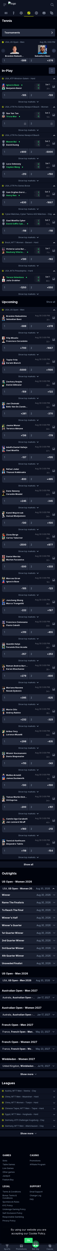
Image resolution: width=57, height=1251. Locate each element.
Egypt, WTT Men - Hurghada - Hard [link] (21, 1114)
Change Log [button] (35, 1195)
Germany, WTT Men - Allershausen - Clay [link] (24, 1126)
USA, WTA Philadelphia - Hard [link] (19, 271)
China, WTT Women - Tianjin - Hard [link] (21, 1102)
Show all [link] (50, 301)
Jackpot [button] (6, 1176)
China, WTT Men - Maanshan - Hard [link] (21, 1096)
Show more (26, 1074)
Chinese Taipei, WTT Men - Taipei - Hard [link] (24, 1108)
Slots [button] (5, 1160)
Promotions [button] (35, 1160)
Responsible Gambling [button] (13, 1217)
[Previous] (3, 51)
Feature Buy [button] (8, 1179)
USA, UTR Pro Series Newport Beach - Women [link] (26, 107)
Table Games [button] (9, 1164)
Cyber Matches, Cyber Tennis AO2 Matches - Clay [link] (28, 214)
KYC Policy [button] (8, 1205)
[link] (15, 5)
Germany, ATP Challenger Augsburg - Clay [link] (24, 1120)
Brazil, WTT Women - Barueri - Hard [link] (21, 242)
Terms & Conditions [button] (12, 1191)
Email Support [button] (36, 1191)
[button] (28, 78)
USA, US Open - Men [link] (14, 310)
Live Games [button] (8, 1168)
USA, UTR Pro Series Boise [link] (17, 186)
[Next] (54, 51)
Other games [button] (9, 1172)
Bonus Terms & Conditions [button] (10, 1196)
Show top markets (26, 102)
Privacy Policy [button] (9, 1220)
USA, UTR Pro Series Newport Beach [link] (22, 135)
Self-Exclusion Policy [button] (12, 1213)
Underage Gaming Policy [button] (14, 1209)
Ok (28, 1240)
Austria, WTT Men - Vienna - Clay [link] (20, 1091)
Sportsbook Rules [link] (11, 1202)
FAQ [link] (32, 1199)
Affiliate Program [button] (37, 1164)
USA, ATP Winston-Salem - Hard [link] (20, 78)
